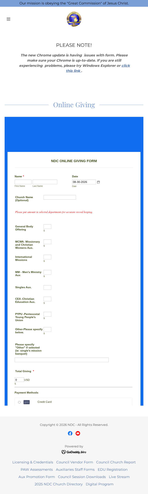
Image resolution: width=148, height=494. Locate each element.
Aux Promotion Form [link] (36, 477)
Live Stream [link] (119, 477)
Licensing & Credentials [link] (32, 462)
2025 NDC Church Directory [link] (59, 484)
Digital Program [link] (100, 484)
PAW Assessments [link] (37, 469)
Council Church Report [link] (116, 462)
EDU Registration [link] (113, 469)
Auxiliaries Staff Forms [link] (75, 469)
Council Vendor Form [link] (74, 462)
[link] (74, 19)
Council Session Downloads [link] (82, 477)
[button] (15, 19)
